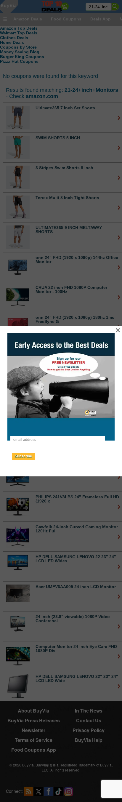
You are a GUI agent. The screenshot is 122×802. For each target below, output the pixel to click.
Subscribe (23, 456)
